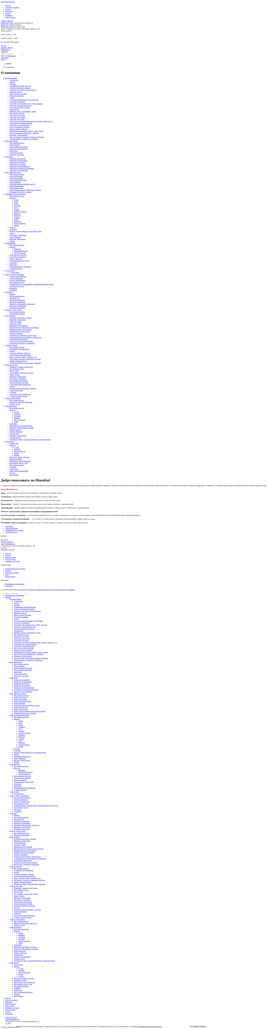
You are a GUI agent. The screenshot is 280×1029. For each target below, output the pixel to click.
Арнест (12, 82)
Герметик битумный (17, 162)
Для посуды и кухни (17, 115)
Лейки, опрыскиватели (18, 361)
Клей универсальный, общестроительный (25, 190)
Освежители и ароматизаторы (21, 123)
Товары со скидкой (12, 561)
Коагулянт (13, 265)
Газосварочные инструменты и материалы (25, 337)
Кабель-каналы (15, 430)
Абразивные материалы (18, 339)
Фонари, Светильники (18, 436)
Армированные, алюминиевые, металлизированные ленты (32, 284)
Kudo (16, 202)
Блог (7, 575)
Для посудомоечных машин (20, 88)
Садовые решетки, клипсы (20, 353)
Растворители (15, 764)
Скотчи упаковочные (17, 280)
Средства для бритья (17, 102)
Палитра (17, 214)
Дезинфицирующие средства (20, 86)
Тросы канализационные (19, 471)
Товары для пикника (17, 919)
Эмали (12, 233)
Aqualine (17, 449)
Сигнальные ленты (17, 286)
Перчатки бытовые (17, 96)
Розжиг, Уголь (15, 404)
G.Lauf (16, 447)
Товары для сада (16, 866)
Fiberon (12, 294)
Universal (17, 416)
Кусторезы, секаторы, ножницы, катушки (25, 359)
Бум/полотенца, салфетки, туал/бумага (24, 139)
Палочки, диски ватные (18, 135)
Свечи (12, 98)
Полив (12, 351)
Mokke (16, 225)
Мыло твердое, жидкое (18, 94)
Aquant (16, 455)
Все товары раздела (17, 113)
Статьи (7, 9)
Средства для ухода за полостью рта (23, 90)
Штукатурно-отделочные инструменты (24, 327)
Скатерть (13, 392)
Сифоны (13, 467)
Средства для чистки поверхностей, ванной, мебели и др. (31, 121)
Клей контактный (16, 178)
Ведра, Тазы (14, 371)
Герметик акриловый (17, 159)
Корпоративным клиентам (15, 569)
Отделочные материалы (18, 381)
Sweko (16, 412)
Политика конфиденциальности (40, 590)
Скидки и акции (11, 1000)
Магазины (9, 526)
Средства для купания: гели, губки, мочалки (26, 104)
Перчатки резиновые (17, 302)
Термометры (14, 109)
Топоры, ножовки (16, 333)
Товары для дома (16, 886)
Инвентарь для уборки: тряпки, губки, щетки (26, 131)
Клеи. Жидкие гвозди (18, 694)
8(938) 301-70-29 (7, 25)
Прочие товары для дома (19, 382)
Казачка (17, 210)
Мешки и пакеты (16, 92)
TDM (16, 422)
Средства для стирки (17, 117)
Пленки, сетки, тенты (18, 831)
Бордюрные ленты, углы (19, 463)
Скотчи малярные (16, 278)
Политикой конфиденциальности (149, 1026)
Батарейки (13, 424)
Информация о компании (14, 584)
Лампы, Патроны (16, 432)
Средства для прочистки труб (21, 106)
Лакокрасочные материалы (20, 715)
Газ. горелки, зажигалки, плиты (21, 373)
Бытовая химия (15, 599)
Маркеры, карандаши (18, 320)
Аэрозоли (13, 229)
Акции (7, 13)
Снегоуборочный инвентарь (20, 355)
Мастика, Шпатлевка (17, 239)
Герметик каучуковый (18, 164)
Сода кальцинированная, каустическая (24, 100)
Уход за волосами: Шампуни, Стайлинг (24, 133)
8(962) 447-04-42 (7, 23)
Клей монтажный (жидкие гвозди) (22, 184)
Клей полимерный (17, 186)
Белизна (13, 84)
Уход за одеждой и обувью (19, 127)
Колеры (12, 227)
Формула (17, 221)
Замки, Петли (15, 375)
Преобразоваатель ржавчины (20, 267)
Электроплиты (15, 437)
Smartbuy (17, 414)
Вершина (17, 249)
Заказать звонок (7, 48)
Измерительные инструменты (21, 329)
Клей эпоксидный (16, 188)
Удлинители (14, 434)
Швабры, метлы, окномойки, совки (23, 111)
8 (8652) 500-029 (7, 21)
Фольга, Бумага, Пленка (19, 129)
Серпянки (13, 290)
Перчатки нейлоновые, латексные (22, 304)
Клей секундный (16, 176)
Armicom (17, 206)
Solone (16, 453)
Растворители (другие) (18, 255)
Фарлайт (17, 418)
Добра (16, 200)
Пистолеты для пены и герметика (22, 343)
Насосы (12, 473)
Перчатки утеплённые (18, 306)
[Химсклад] (5, 50)
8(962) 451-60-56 (7, 27)
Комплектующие (16, 459)
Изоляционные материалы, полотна (23, 388)
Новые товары (10, 557)
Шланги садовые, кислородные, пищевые (25, 363)
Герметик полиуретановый (20, 166)
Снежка (17, 217)
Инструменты (15, 837)
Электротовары (15, 927)
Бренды (8, 5)
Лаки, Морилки (15, 237)
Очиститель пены (16, 153)
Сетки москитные (16, 390)
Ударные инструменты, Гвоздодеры (23, 335)
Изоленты (13, 288)
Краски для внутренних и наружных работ (26, 231)
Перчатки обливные (17, 300)
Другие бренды (19, 223)
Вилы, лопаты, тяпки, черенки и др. (23, 357)
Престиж (17, 216)
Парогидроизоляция (17, 314)
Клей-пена (14, 151)
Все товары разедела (17, 312)
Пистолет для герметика (19, 170)
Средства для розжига (18, 257)
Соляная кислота (16, 269)
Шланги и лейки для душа (19, 457)
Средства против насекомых (20, 394)
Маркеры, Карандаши (18, 377)
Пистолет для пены (17, 155)
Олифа (12, 241)
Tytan (16, 219)
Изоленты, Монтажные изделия (21, 428)
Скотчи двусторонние (18, 276)
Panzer (16, 204)
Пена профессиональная (19, 147)
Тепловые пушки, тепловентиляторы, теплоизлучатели (30, 439)
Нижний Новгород (21, 251)
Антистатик (14, 80)
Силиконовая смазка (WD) (19, 261)
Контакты (9, 11)
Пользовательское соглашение (63, 590)
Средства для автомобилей (20, 125)
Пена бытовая (15, 145)
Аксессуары (14, 443)
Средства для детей (17, 119)
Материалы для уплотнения (20, 461)
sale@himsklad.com (8, 2)
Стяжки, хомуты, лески (18, 396)
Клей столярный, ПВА (18, 180)
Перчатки (13, 813)
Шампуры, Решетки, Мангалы (21, 402)
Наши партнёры (12, 528)
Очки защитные (16, 322)
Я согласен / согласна (198, 1026)
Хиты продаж (10, 17)
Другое (12, 386)
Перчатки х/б (14, 298)
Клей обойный (15, 182)
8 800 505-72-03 (11, 1017)
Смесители (14, 469)
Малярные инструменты (19, 326)
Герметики (14, 678)
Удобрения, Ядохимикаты (19, 349)
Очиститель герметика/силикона (22, 168)
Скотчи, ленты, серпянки (19, 796)
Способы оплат (11, 532)
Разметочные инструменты (20, 331)
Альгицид (13, 263)
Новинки (8, 15)
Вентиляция (14, 475)
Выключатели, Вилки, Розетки (21, 426)
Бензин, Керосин (16, 259)
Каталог (4, 52)
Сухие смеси (14, 272)
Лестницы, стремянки (18, 379)
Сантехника (14, 963)
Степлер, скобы (15, 324)
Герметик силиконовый (18, 161)
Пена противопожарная (18, 149)
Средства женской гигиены (20, 107)
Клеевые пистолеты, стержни (21, 192)
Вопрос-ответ (10, 577)
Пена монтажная (16, 662)
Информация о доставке (15, 530)
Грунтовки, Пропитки (18, 235)
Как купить (9, 1006)
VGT (16, 208)
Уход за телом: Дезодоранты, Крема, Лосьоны (27, 137)
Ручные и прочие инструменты (21, 341)
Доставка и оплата (12, 7)
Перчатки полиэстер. (17, 308)
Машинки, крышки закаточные (21, 367)
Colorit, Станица (20, 212)
